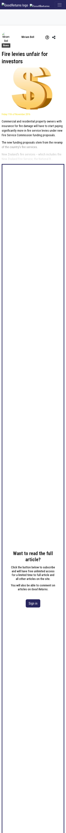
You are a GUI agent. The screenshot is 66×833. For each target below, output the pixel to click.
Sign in (33, 603)
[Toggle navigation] (59, 4)
